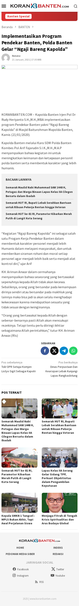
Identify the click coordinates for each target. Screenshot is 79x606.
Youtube (60, 575)
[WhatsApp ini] (73, 351)
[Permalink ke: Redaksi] (5, 57)
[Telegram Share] (64, 351)
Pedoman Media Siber (20, 554)
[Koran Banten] (39, 6)
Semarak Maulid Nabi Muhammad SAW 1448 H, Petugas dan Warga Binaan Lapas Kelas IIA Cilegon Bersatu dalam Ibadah (39, 192)
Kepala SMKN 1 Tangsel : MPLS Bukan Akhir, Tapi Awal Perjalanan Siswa (18, 519)
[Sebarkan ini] (45, 351)
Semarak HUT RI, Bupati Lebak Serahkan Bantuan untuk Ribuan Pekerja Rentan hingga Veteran (59, 427)
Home (20, 547)
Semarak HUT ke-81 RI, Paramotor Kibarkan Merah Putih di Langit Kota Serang (16, 476)
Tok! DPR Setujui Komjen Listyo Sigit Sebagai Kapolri (18, 366)
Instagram (23, 575)
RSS (41, 582)
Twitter (60, 569)
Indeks (58, 547)
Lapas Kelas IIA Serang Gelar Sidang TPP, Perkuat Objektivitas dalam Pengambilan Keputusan (57, 478)
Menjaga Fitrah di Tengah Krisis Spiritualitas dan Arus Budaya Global (59, 519)
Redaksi (58, 554)
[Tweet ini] (54, 351)
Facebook (23, 569)
